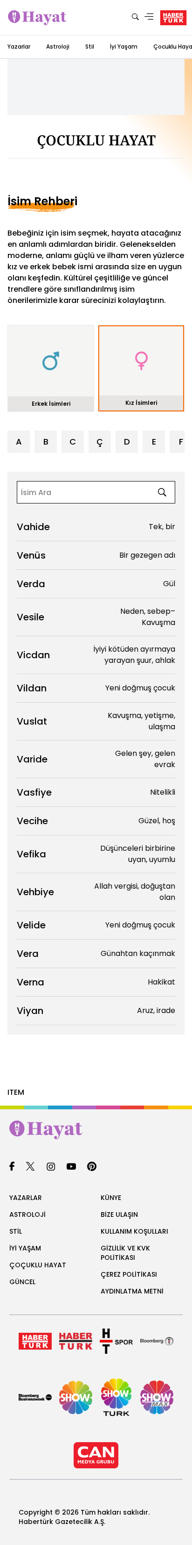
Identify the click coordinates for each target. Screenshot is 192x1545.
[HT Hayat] (96, 1130)
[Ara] (135, 17)
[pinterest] (92, 1167)
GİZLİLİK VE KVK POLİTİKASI (125, 1252)
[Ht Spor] (116, 1341)
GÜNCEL (22, 1281)
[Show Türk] (116, 1397)
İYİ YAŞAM (25, 1248)
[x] (30, 1167)
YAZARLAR (25, 1197)
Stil (89, 46)
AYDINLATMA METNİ (132, 1291)
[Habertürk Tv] (75, 1341)
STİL (15, 1231)
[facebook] (11, 1167)
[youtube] (71, 1167)
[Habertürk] (35, 1341)
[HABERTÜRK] (173, 17)
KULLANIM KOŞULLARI (134, 1231)
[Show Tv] (75, 1397)
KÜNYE (111, 1197)
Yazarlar (18, 46)
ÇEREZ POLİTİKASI (129, 1274)
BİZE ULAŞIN (119, 1214)
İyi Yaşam (123, 46)
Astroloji (57, 46)
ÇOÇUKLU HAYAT (37, 1265)
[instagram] (50, 1167)
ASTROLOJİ (27, 1214)
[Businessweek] (35, 1397)
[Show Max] (156, 1397)
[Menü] (149, 17)
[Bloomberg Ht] (156, 1341)
